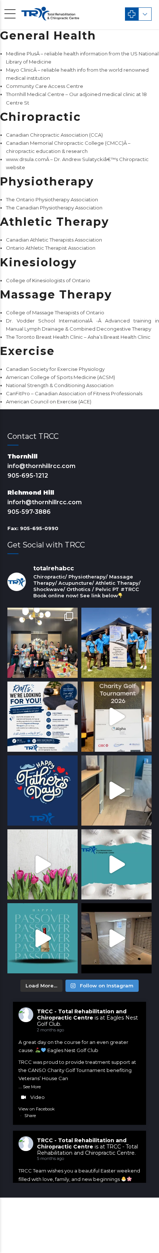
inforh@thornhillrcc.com (44, 502)
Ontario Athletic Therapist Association (50, 248)
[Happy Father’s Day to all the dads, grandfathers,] (42, 790)
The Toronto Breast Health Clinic (44, 337)
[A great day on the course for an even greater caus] (116, 717)
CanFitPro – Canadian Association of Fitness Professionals (74, 393)
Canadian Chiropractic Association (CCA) (54, 135)
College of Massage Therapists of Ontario (55, 312)
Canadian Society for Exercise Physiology (55, 369)
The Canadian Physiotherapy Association (54, 208)
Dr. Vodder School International (47, 321)
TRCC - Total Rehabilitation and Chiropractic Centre (81, 1014)
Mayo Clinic (19, 70)
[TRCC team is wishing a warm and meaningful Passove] (42, 938)
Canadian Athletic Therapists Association (54, 240)
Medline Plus (21, 54)
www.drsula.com (26, 159)
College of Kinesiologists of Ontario (48, 280)
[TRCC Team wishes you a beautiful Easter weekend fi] (116, 864)
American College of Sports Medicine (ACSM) (60, 377)
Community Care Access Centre (44, 86)
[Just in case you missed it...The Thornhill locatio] (116, 790)
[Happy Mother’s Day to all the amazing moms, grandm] (42, 864)
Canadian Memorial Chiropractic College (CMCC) (65, 143)
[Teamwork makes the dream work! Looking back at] (116, 643)
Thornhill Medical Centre (35, 94)
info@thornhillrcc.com (41, 466)
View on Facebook (36, 1109)
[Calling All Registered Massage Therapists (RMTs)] (42, 717)
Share (30, 1115)
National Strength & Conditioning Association (60, 385)
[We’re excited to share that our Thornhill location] (116, 938)
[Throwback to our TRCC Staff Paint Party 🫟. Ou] (42, 643)
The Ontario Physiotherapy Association (52, 199)
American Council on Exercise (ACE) (48, 401)
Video (37, 1097)
